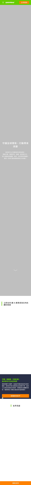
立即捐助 (24, 2)
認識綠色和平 (15, 396)
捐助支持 (15, 483)
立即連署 (15, 370)
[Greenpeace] (9, 4)
